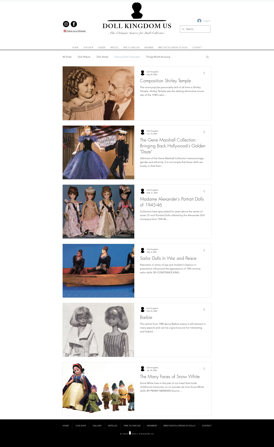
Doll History (84, 56)
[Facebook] (74, 24)
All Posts (67, 56)
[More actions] (205, 73)
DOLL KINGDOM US (137, 27)
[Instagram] (66, 24)
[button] (102, 47)
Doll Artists (102, 56)
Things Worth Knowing (158, 56)
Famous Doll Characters (127, 56)
